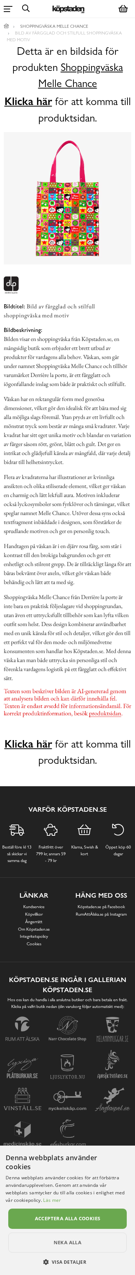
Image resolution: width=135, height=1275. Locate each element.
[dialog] (67, 1210)
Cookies (34, 943)
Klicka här (28, 101)
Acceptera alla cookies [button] (67, 1218)
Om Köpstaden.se (34, 929)
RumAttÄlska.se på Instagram (101, 914)
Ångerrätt (33, 921)
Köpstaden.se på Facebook (101, 906)
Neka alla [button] (68, 1242)
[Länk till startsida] (6, 26)
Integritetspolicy (34, 936)
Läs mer (52, 1200)
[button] (68, 1261)
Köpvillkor (34, 914)
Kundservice (34, 906)
